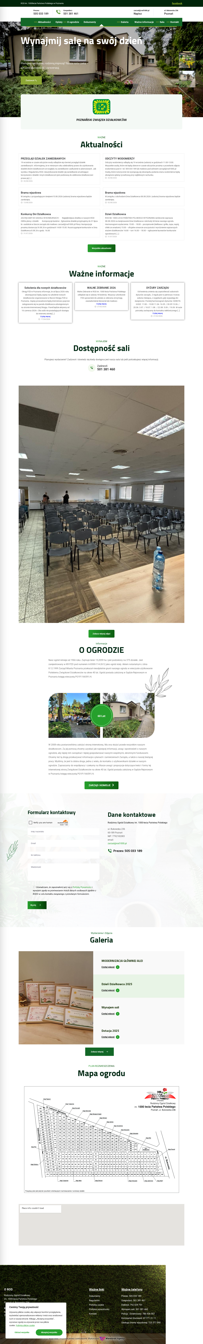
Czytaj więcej (45, 316)
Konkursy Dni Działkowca (36, 214)
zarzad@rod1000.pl (117, 843)
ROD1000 (53, 1338)
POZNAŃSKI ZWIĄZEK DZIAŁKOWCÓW (101, 119)
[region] (36, 1320)
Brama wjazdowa (31, 192)
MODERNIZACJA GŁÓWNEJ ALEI (122, 960)
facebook (177, 3)
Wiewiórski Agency (115, 1338)
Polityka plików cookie (25, 1325)
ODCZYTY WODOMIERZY (120, 158)
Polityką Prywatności (82, 887)
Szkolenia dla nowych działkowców (45, 287)
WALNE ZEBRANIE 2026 (101, 287)
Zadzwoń (31, 80)
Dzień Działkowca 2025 (117, 984)
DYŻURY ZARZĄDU (157, 287)
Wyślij (33, 905)
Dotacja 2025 (110, 1030)
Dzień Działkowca (115, 214)
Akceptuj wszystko (49, 1332)
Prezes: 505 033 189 (127, 850)
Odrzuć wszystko (22, 1332)
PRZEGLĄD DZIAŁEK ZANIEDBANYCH (43, 158)
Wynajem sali (110, 1007)
